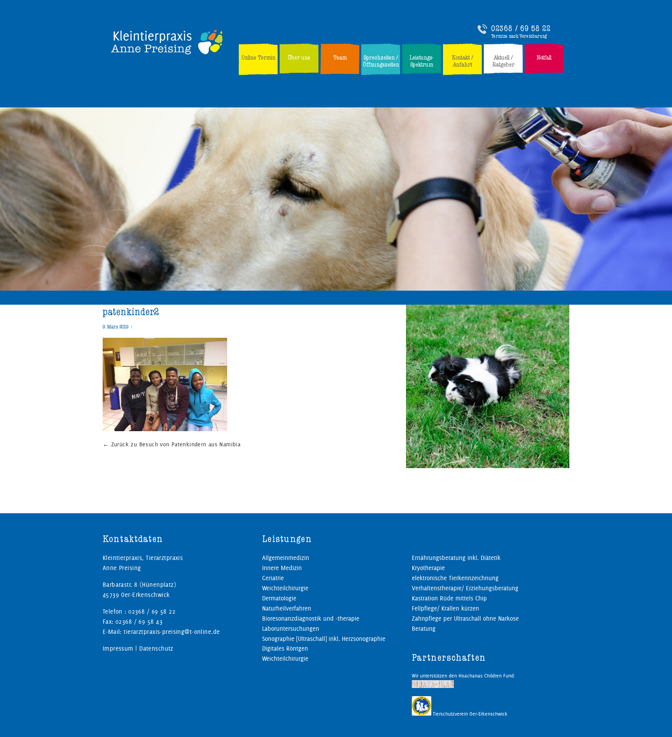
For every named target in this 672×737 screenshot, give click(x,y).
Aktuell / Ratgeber (503, 61)
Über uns (299, 57)
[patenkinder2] (165, 429)
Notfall (544, 57)
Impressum (118, 648)
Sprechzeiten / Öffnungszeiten (381, 61)
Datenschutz (156, 648)
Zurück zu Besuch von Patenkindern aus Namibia (171, 444)
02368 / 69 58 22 (521, 29)
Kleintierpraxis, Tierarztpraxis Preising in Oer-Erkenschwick (167, 41)
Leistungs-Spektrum (422, 61)
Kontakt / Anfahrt (462, 61)
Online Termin (258, 57)
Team (340, 57)
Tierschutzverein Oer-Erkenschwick (469, 714)
